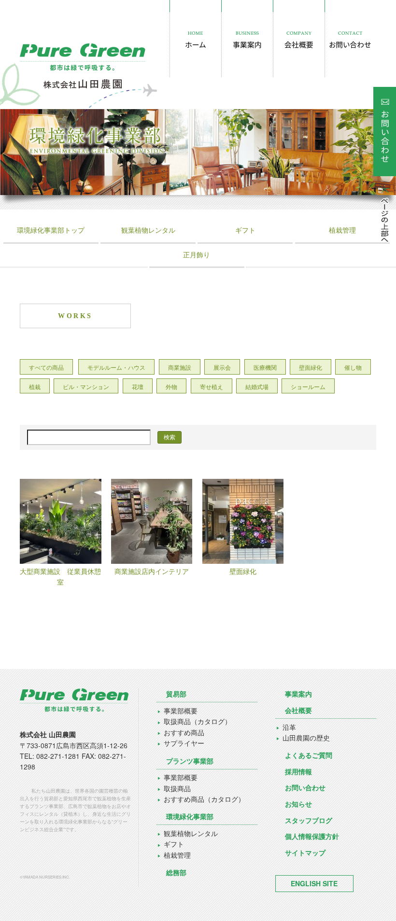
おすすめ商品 (184, 732)
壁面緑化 (310, 367)
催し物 (353, 367)
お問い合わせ (305, 787)
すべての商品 (46, 367)
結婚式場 (257, 386)
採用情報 (298, 771)
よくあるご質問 (308, 755)
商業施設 (179, 367)
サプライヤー (184, 743)
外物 (171, 386)
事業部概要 (181, 710)
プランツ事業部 (189, 761)
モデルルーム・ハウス (116, 367)
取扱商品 (177, 788)
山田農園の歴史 (306, 737)
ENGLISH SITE (314, 883)
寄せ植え (211, 386)
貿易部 (176, 693)
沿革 (289, 727)
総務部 (176, 872)
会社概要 (298, 710)
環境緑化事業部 (189, 816)
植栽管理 (342, 230)
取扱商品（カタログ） (197, 721)
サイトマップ (305, 852)
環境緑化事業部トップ (51, 230)
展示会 (222, 367)
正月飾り (196, 254)
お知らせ (298, 804)
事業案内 (298, 693)
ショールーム (308, 386)
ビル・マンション (86, 386)
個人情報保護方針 (312, 836)
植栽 (35, 386)
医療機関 (265, 367)
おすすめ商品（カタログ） (204, 799)
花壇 (137, 386)
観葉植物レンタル (148, 230)
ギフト (245, 230)
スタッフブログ (308, 820)
